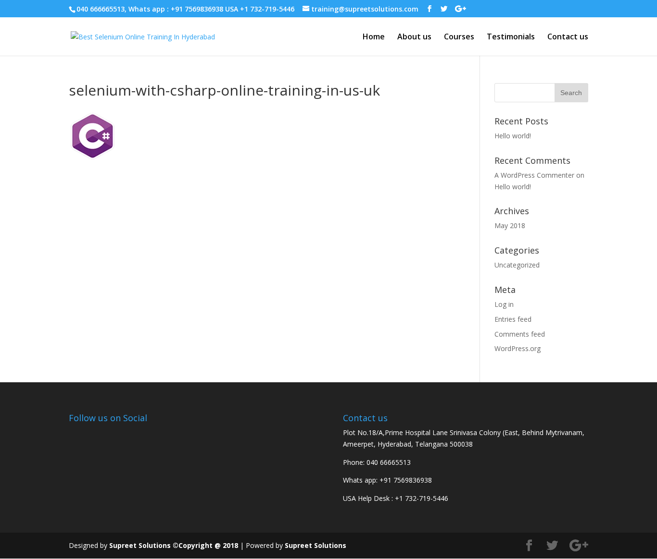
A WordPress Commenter (534, 175)
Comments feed (519, 334)
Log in (504, 304)
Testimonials (511, 37)
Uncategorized (517, 264)
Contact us (567, 37)
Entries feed (512, 319)
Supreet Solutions (315, 545)
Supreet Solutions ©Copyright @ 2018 (173, 545)
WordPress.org (517, 348)
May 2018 (509, 225)
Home (374, 37)
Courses (459, 37)
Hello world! (512, 135)
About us (414, 37)
